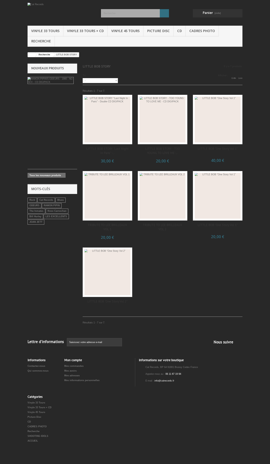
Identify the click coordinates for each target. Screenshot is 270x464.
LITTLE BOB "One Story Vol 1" (218, 149)
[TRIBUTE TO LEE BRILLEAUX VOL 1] (107, 196)
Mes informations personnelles (82, 380)
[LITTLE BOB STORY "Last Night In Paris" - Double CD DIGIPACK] (107, 119)
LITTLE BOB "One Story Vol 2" (107, 301)
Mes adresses (72, 375)
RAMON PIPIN (52, 205)
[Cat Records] (62, 12)
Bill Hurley (35, 216)
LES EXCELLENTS (56, 216)
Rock (32, 200)
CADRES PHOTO (202, 31)
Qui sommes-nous (38, 370)
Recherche (41, 41)
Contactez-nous (36, 366)
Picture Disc (158, 31)
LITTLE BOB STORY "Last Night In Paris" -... (107, 151)
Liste (240, 78)
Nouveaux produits (47, 68)
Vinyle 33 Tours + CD (85, 31)
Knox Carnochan (57, 211)
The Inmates (36, 211)
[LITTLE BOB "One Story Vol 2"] (107, 272)
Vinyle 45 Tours (125, 31)
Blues (60, 200)
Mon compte (73, 360)
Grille (233, 78)
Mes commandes (74, 366)
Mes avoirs (70, 370)
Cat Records (46, 200)
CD (179, 31)
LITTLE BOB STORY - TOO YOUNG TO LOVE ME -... (162, 151)
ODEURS (34, 205)
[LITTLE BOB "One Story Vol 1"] (218, 119)
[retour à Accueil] (31, 54)
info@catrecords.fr (164, 380)
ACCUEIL (33, 440)
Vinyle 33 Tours (45, 31)
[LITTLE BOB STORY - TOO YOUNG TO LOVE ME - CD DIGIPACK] (163, 119)
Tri (84, 75)
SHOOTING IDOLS (38, 436)
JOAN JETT (35, 222)
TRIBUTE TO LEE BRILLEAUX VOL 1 (107, 227)
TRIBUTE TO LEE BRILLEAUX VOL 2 (162, 227)
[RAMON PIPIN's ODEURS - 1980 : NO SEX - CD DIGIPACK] (51, 80)
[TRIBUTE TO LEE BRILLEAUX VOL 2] (163, 196)
